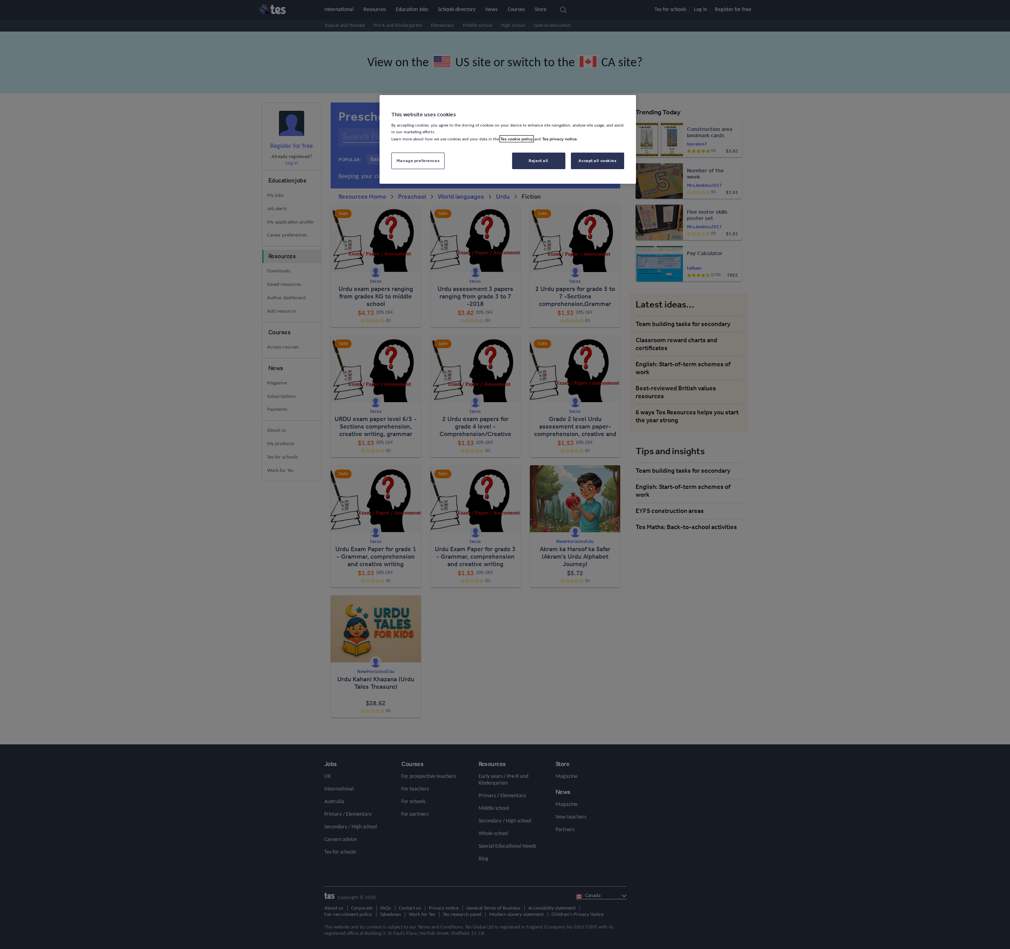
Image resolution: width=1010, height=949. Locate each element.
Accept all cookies (597, 160)
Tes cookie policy (516, 139)
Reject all (538, 160)
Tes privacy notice (559, 139)
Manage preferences (418, 160)
